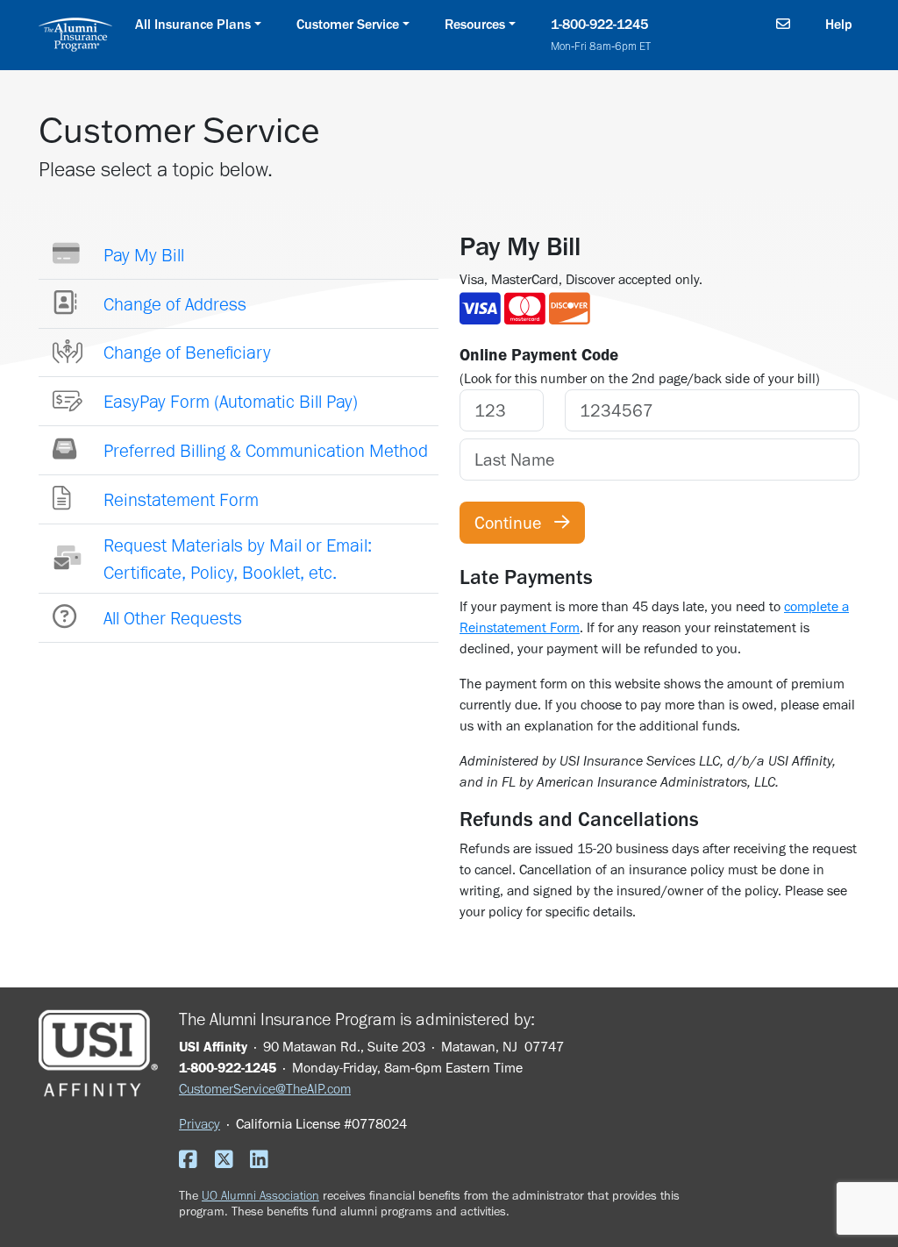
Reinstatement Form (181, 499)
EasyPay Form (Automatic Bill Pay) (230, 401)
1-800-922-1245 (603, 34)
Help (838, 24)
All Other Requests (172, 618)
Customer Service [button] (347, 24)
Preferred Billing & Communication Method (265, 450)
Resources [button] (475, 24)
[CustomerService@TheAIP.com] (783, 24)
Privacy (199, 1123)
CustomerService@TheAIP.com (265, 1088)
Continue (514, 522)
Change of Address (174, 304)
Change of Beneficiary (187, 352)
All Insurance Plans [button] (193, 24)
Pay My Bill (143, 255)
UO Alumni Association (260, 1195)
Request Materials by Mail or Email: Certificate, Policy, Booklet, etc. (237, 558)
